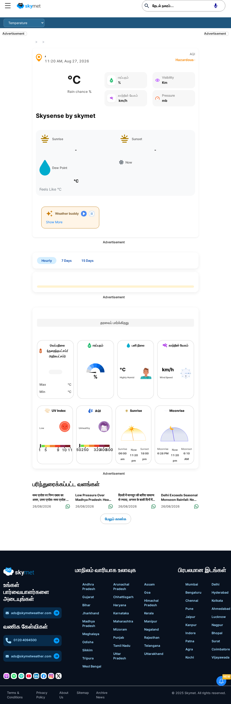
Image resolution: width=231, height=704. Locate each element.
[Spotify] (14, 676)
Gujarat (88, 597)
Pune (189, 609)
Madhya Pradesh (88, 623)
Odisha (87, 642)
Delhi (215, 584)
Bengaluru (193, 592)
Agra (189, 649)
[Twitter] (58, 676)
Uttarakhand (153, 654)
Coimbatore (221, 649)
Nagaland (151, 629)
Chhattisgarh (123, 597)
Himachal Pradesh (151, 603)
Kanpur (191, 625)
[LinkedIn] (36, 676)
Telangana (152, 645)
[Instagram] (51, 676)
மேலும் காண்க (115, 519)
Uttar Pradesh (119, 656)
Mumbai (191, 584)
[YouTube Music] (29, 676)
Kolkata (217, 600)
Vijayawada (220, 657)
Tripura (88, 658)
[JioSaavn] (21, 676)
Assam (149, 584)
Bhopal (217, 633)
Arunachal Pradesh (121, 586)
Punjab (118, 637)
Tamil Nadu (121, 645)
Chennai (191, 600)
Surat (216, 641)
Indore (190, 633)
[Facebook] (44, 676)
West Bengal (91, 666)
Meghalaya (90, 634)
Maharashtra (123, 621)
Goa (147, 592)
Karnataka (121, 613)
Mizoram (120, 629)
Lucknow (219, 617)
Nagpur (217, 625)
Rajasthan (151, 637)
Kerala (149, 613)
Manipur (150, 621)
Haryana (119, 605)
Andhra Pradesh (88, 586)
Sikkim (87, 650)
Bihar (86, 605)
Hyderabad (220, 592)
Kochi (189, 657)
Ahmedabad (221, 609)
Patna (189, 641)
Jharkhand (90, 613)
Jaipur (190, 617)
